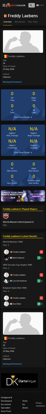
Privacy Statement (40, 404)
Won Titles (32, 21)
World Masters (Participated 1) (18, 222)
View (5, 245)
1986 (5, 225)
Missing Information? (12, 82)
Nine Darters (20, 21)
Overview (7, 21)
